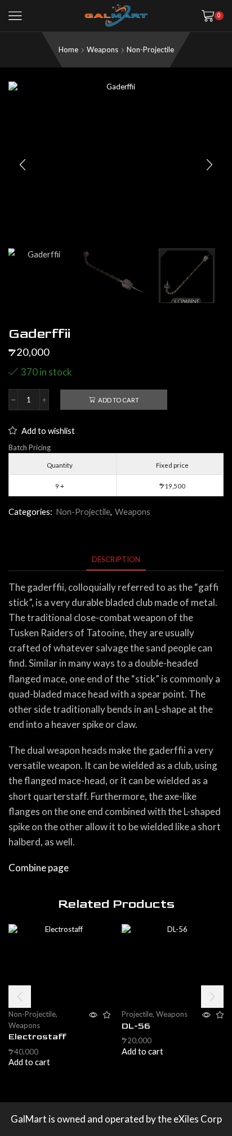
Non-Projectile (150, 49)
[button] (22, 165)
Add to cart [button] (29, 1062)
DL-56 (136, 1026)
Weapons (102, 49)
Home (68, 49)
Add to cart (118, 400)
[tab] (116, 559)
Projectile (137, 1014)
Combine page (38, 868)
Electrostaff (37, 1037)
